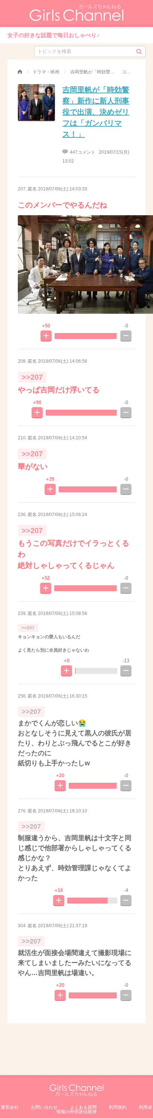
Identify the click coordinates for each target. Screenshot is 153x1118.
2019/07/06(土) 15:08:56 (62, 613)
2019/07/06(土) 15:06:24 (62, 514)
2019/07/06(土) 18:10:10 (62, 810)
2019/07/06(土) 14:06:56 (62, 361)
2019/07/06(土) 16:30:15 (62, 696)
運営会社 (10, 1107)
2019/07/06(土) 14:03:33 (62, 189)
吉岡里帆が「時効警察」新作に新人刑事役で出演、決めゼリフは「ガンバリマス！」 (95, 112)
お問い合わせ (44, 1107)
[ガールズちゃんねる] (20, 71)
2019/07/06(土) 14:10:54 (62, 437)
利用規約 (118, 1107)
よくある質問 (83, 1107)
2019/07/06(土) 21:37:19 (62, 925)
